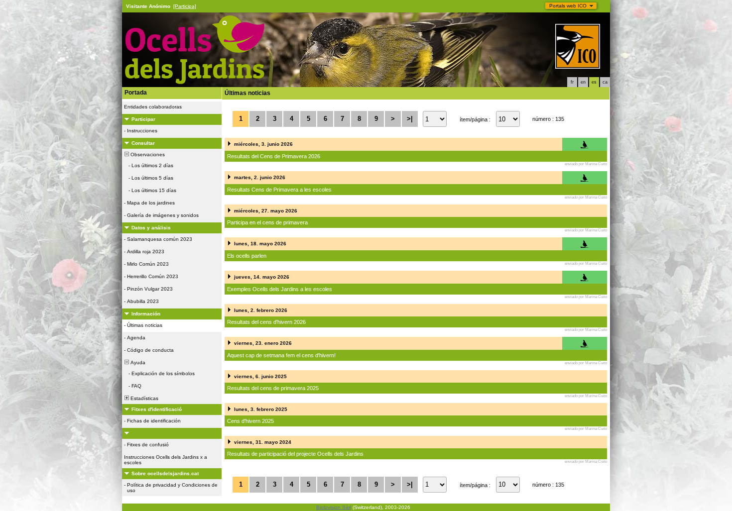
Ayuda (137, 362)
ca (605, 82)
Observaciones (147, 154)
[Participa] (184, 6)
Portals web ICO (568, 5)
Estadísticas (143, 398)
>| (410, 118)
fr (572, 82)
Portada (135, 92)
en (583, 82)
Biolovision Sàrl (333, 507)
